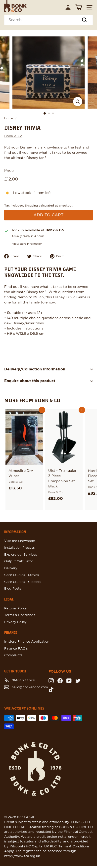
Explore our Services (20, 554)
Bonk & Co (13, 136)
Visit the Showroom (19, 541)
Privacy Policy (15, 622)
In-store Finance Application (26, 641)
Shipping (31, 205)
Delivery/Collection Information (34, 369)
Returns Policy (15, 608)
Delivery (10, 568)
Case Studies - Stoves (21, 575)
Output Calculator (18, 561)
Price (9, 171)
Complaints (13, 655)
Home (8, 118)
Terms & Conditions (19, 615)
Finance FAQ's (16, 648)
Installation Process (19, 547)
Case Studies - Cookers (22, 582)
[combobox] (48, 20)
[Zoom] (77, 101)
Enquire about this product (29, 381)
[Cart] (79, 7)
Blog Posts (12, 588)
